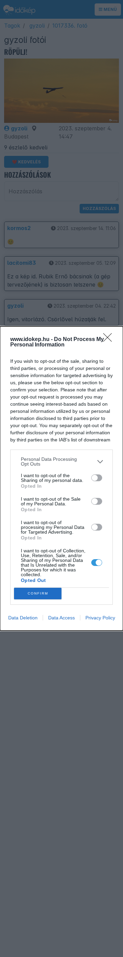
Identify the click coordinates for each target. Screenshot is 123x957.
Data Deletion (23, 617)
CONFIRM (38, 593)
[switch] (96, 477)
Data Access (61, 617)
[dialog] (61, 478)
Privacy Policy (100, 617)
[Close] (109, 339)
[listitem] (61, 461)
